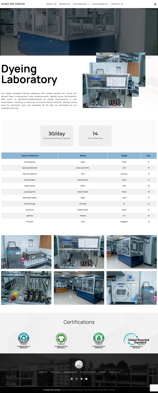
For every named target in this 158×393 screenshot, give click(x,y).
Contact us (117, 4)
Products (55, 372)
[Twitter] (81, 379)
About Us (43, 372)
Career (102, 372)
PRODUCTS (64, 4)
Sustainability (100, 4)
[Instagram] (76, 379)
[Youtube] (86, 379)
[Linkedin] (72, 379)
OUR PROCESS (80, 4)
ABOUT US (51, 4)
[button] (81, 4)
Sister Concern (88, 372)
